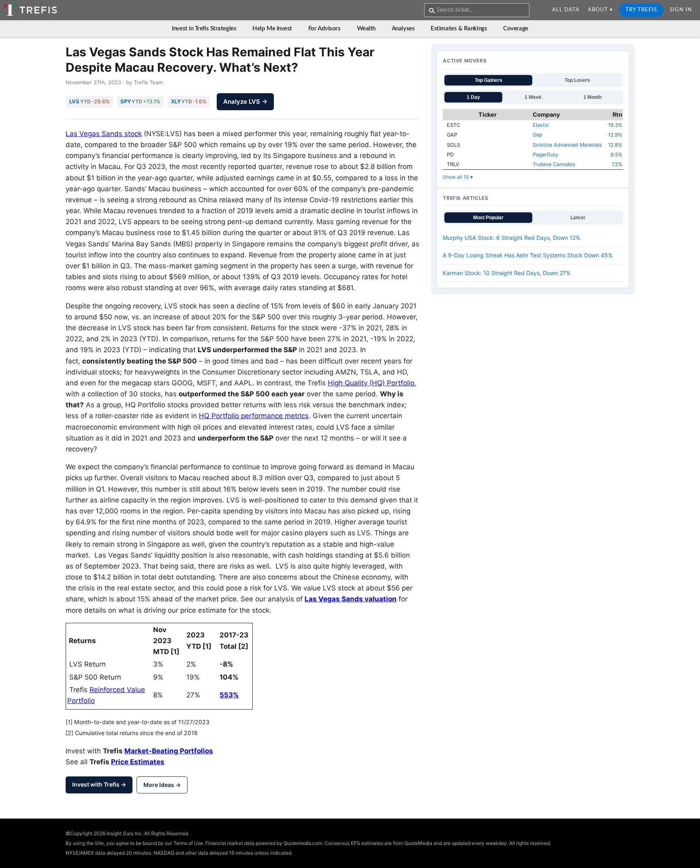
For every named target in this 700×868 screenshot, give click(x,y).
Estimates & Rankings (459, 29)
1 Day (473, 97)
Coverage (515, 29)
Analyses (403, 29)
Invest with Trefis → (99, 784)
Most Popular (488, 217)
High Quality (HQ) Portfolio (371, 383)
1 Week (533, 97)
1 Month (592, 97)
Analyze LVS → (245, 101)
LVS (74, 101)
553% (229, 695)
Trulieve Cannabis (554, 164)
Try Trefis (641, 10)
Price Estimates (137, 762)
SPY (125, 101)
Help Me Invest (272, 29)
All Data (566, 10)
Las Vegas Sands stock (104, 134)
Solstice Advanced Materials (567, 145)
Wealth (366, 29)
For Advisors (324, 29)
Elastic (541, 125)
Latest (577, 217)
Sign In (681, 10)
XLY (176, 101)
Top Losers (577, 80)
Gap (537, 135)
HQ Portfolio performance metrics (254, 416)
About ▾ (600, 10)
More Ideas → (162, 784)
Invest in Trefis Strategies (204, 29)
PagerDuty (545, 155)
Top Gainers (488, 80)
